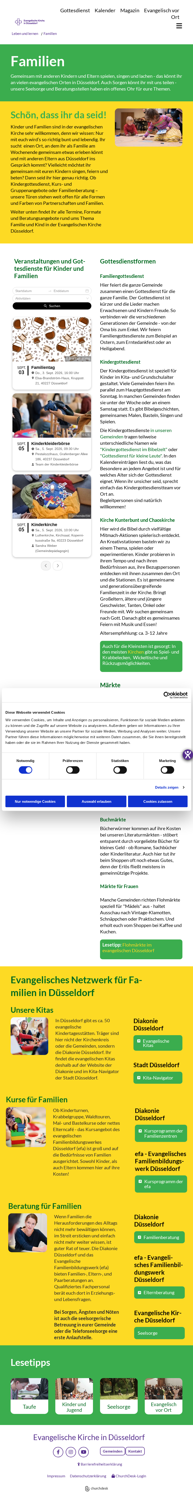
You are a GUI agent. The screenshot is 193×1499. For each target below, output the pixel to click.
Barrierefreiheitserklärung (101, 1464)
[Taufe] (29, 1389)
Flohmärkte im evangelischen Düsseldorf (128, 947)
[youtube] (83, 1452)
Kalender (105, 10)
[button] (177, 26)
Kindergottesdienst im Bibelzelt (133, 449)
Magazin (129, 10)
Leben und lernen (25, 33)
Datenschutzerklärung (88, 1476)
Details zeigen (166, 787)
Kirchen (136, 652)
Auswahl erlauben (96, 801)
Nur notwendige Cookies (35, 801)
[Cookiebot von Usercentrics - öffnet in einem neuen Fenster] (167, 695)
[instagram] (71, 1452)
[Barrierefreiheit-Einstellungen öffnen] (188, 755)
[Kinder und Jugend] (74, 1389)
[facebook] (58, 1452)
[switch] (73, 770)
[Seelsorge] (119, 1389)
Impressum (56, 1476)
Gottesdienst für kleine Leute (131, 455)
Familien (50, 33)
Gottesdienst (75, 10)
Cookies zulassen (157, 801)
